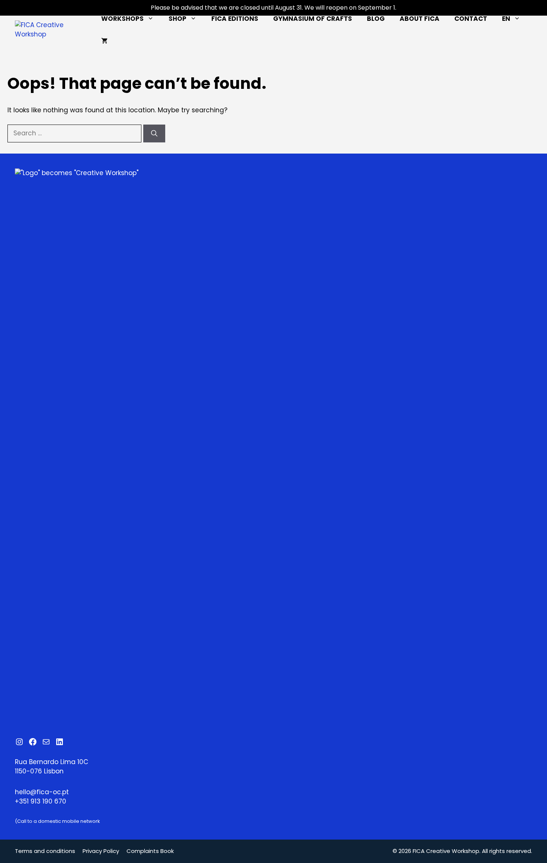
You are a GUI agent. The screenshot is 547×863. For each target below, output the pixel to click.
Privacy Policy (101, 851)
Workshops (122, 18)
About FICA (419, 18)
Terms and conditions (45, 851)
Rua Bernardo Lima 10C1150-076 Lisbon (51, 766)
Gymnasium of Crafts (312, 18)
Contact (470, 18)
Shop (177, 18)
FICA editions (234, 18)
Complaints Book (150, 851)
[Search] (154, 133)
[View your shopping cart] (104, 41)
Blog (376, 18)
